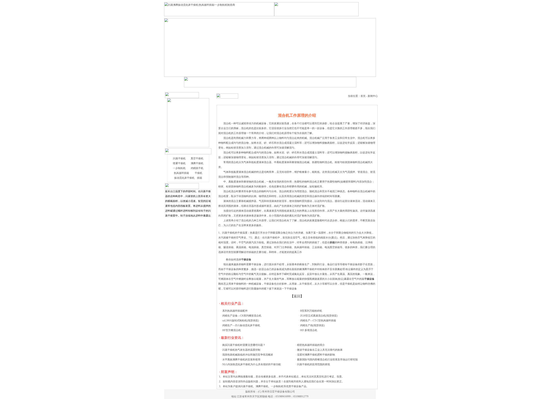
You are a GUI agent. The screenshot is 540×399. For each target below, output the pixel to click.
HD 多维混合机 (308, 330)
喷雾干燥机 (179, 163)
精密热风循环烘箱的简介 (311, 345)
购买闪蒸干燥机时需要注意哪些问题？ (243, 345)
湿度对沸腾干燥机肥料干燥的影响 (316, 354)
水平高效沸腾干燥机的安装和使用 (241, 359)
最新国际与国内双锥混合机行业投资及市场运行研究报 (327, 359)
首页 (363, 96)
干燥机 (198, 173)
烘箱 (199, 177)
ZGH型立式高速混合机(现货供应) (319, 315)
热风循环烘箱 (181, 173)
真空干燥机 (197, 158)
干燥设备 (269, 283)
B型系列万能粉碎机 (311, 310)
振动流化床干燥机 (184, 177)
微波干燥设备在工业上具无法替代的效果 (320, 349)
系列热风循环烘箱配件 (235, 310)
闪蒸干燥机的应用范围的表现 (313, 364)
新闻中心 (373, 96)
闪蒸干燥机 (179, 158)
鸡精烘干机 (197, 168)
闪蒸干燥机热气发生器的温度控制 (241, 349)
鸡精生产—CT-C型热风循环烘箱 (318, 320)
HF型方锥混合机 (231, 330)
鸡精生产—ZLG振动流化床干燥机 (241, 325)
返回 (297, 296)
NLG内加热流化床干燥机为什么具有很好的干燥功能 (251, 364)
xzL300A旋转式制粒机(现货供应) (240, 320)
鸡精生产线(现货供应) (312, 325)
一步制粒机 (179, 168)
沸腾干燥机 (197, 163)
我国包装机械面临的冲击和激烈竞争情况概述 (247, 354)
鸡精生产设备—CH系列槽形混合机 (241, 315)
